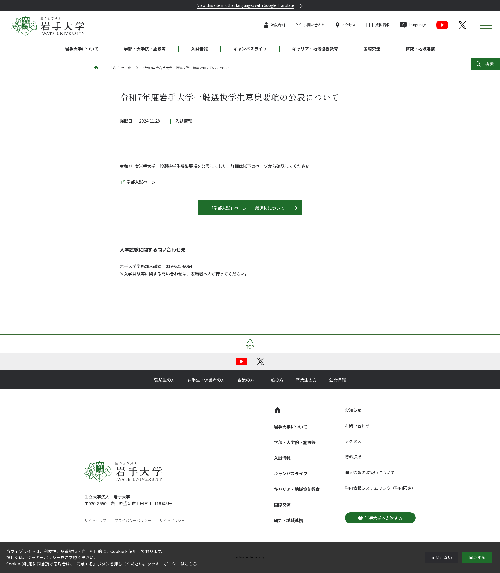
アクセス (348, 24)
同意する (477, 557)
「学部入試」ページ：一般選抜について (246, 208)
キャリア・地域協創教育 (315, 49)
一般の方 (275, 380)
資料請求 (382, 24)
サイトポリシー (172, 520)
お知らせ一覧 (121, 67)
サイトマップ (95, 520)
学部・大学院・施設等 (145, 49)
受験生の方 (164, 380)
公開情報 (337, 380)
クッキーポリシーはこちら (172, 564)
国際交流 (372, 49)
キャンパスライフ (250, 49)
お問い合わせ (314, 24)
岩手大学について (81, 49)
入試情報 (199, 49)
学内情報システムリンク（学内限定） (380, 488)
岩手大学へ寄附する (383, 518)
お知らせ (353, 410)
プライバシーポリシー (133, 520)
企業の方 (246, 380)
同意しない (441, 557)
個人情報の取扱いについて (370, 472)
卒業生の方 (306, 380)
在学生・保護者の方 (206, 380)
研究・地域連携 (420, 49)
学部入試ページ (141, 182)
